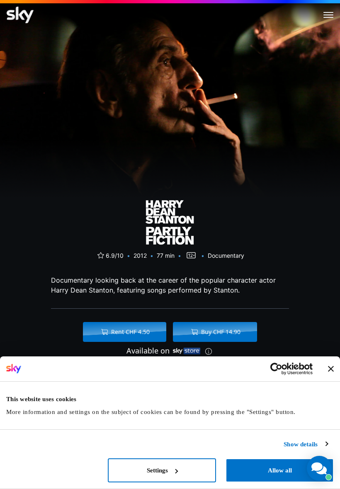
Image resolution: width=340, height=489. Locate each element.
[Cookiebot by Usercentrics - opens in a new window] (276, 369)
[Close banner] (331, 369)
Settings (157, 470)
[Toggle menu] (328, 15)
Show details (301, 444)
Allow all (280, 470)
